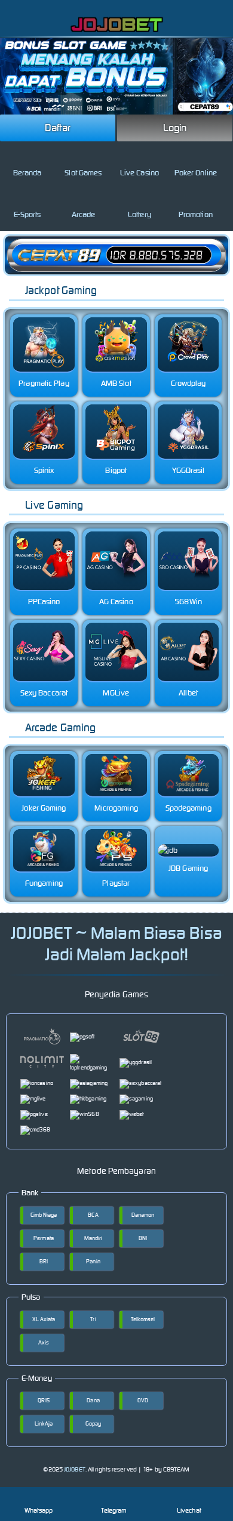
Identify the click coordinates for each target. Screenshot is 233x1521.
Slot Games (83, 173)
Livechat (189, 1510)
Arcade (84, 214)
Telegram (114, 1510)
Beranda (27, 173)
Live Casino (139, 173)
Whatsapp (38, 1510)
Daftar (58, 127)
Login (175, 127)
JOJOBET (74, 1469)
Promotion (196, 214)
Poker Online (195, 173)
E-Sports (27, 214)
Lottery (139, 214)
